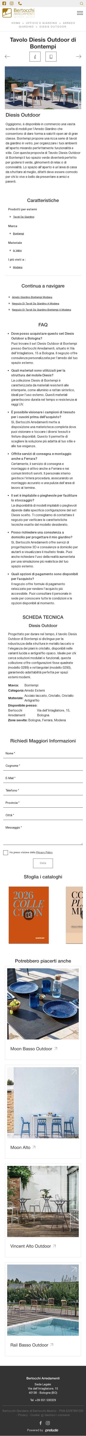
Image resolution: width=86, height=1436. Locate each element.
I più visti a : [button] (17, 259)
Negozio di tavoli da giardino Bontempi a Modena (41, 309)
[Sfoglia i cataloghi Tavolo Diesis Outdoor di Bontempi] (51, 57)
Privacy (23, 1415)
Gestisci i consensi (57, 1415)
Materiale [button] (15, 243)
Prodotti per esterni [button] (22, 209)
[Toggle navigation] (80, 13)
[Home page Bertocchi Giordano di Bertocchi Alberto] (18, 13)
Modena (17, 267)
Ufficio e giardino (41, 23)
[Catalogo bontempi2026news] (29, 915)
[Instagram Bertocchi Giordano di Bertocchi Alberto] (46, 1422)
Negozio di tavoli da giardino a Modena (35, 303)
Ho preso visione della (31, 852)
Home (16, 23)
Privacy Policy (44, 852)
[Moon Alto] (7, 56)
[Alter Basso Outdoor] (78, 56)
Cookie (35, 1415)
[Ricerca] (81, 3)
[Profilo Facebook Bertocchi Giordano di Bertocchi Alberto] (4, 3)
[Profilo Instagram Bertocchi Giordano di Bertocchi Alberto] (11, 3)
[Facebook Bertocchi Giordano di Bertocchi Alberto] (39, 1422)
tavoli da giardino (23, 216)
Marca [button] (12, 226)
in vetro (17, 250)
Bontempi (18, 233)
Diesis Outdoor (53, 27)
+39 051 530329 (45, 1400)
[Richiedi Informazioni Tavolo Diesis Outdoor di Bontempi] (35, 57)
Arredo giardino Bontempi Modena (32, 297)
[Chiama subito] (20, 3)
